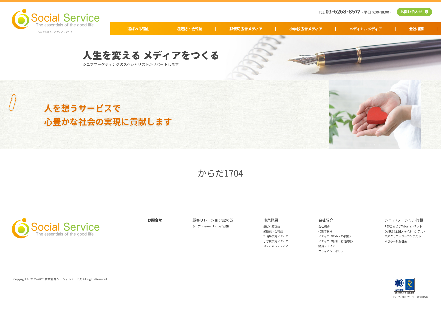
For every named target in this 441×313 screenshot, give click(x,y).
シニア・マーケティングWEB (210, 226)
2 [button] (370, 145)
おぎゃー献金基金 (396, 241)
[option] (375, 114)
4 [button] (379, 145)
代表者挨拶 (325, 231)
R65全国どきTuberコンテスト (403, 226)
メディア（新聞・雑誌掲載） (336, 241)
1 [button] (365, 145)
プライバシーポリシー (332, 251)
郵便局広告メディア (245, 28)
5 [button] (384, 145)
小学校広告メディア (305, 28)
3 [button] (375, 145)
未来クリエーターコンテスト (403, 236)
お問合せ (154, 220)
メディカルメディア (365, 28)
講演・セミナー (328, 246)
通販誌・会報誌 (189, 28)
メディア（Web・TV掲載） (335, 236)
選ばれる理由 (138, 28)
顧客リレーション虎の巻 (212, 220)
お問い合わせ (412, 12)
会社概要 (416, 28)
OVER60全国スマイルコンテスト (405, 231)
